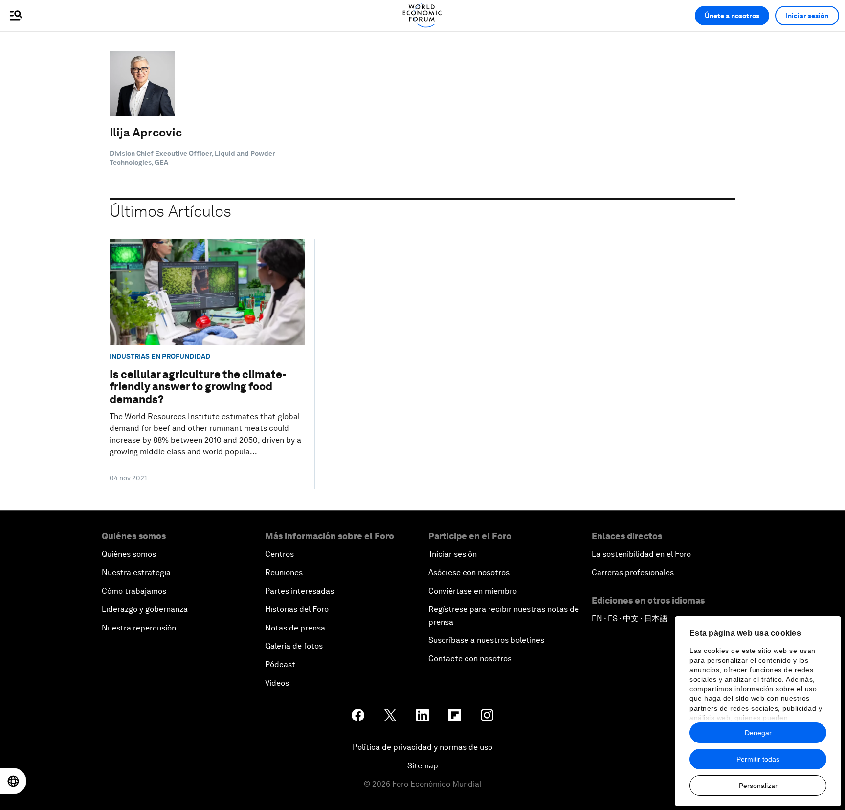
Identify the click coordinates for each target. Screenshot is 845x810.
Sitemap (422, 765)
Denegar (758, 733)
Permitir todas (757, 759)
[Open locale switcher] (13, 781)
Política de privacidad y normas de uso (422, 747)
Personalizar (758, 785)
